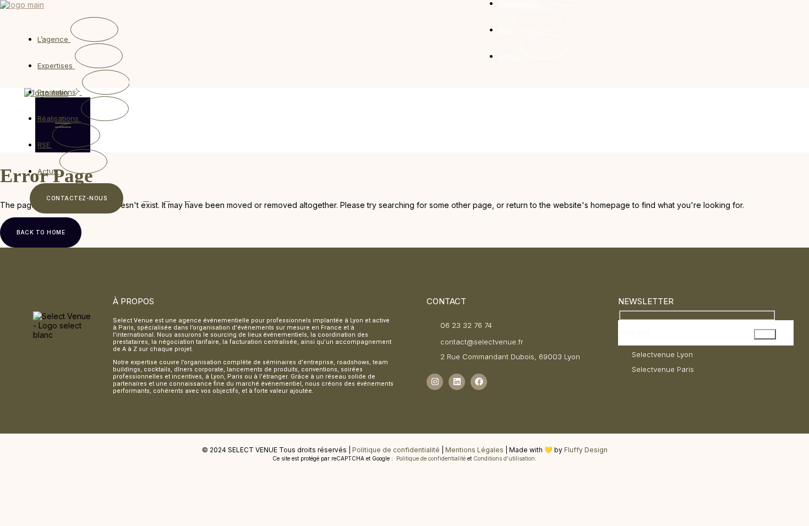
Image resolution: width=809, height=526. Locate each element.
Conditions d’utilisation (504, 458)
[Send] (765, 334)
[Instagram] (435, 382)
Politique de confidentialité (396, 450)
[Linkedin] (457, 382)
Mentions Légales (474, 450)
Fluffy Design (586, 450)
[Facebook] (479, 382)
